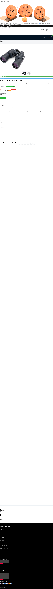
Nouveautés (12, 39)
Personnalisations (26, 23)
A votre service (22, 39)
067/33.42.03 (47, 37)
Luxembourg (47, 28)
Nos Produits (1, 41)
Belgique (47, 29)
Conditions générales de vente (4, 548)
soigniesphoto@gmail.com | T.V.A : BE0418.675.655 (6, 25)
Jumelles (1, 42)
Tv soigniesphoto (28, 39)
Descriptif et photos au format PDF (6, 135)
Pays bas (47, 31)
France (46, 30)
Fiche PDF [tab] (3, 105)
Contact (33, 39)
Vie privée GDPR (2, 549)
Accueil (8, 39)
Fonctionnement (8, 23)
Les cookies (1, 551)
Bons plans (17, 39)
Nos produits (10, 26)
